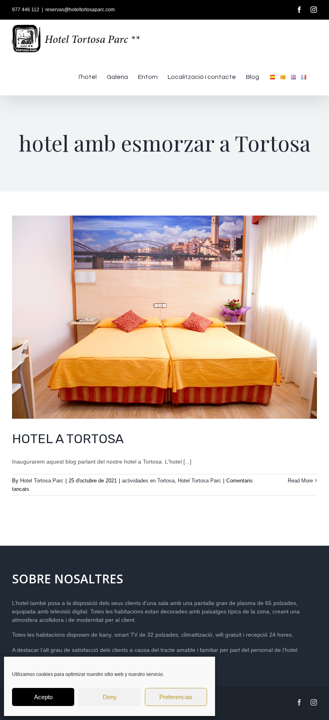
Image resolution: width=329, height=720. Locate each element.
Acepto (43, 697)
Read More (300, 481)
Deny (110, 697)
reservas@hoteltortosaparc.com (80, 9)
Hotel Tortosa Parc (41, 481)
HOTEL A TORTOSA (68, 438)
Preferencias (176, 697)
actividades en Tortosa (148, 481)
